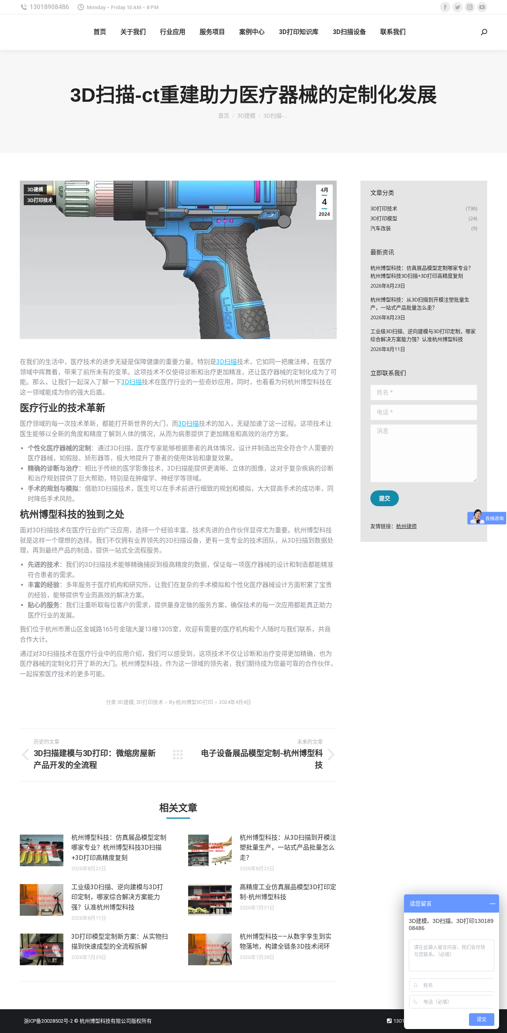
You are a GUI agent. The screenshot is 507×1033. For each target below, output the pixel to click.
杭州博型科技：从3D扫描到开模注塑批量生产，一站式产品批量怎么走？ (288, 847)
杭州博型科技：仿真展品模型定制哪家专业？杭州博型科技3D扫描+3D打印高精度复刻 (118, 847)
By (191, 702)
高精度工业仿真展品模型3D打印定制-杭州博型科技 (288, 892)
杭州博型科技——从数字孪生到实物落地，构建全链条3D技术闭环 (286, 942)
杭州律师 (406, 526)
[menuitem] (100, 32)
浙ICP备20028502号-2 (48, 1021)
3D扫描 (226, 362)
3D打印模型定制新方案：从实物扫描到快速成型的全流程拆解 (119, 942)
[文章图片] (41, 850)
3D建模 (35, 189)
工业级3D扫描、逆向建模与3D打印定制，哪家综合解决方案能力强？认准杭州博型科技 (117, 897)
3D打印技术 (40, 200)
